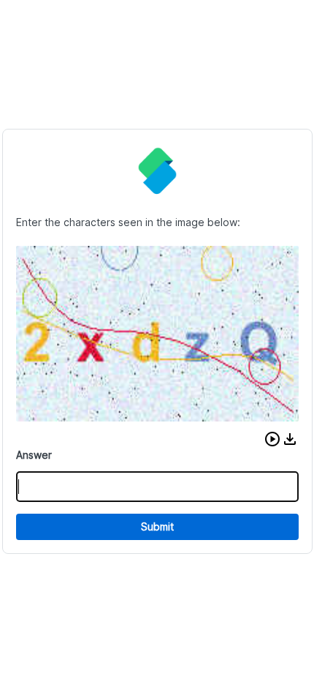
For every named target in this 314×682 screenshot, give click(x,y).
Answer (34, 455)
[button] (272, 439)
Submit (157, 526)
